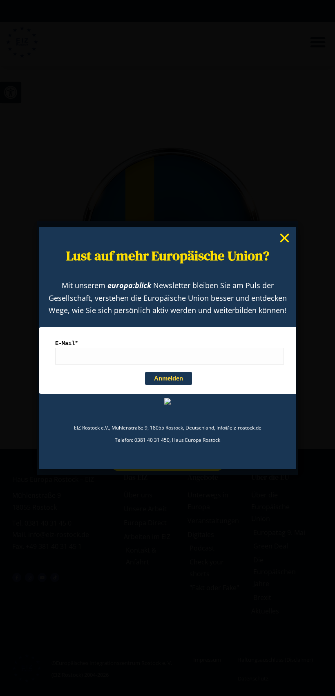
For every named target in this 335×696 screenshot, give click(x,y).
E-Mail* (66, 343)
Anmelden (168, 378)
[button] (284, 238)
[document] (167, 348)
